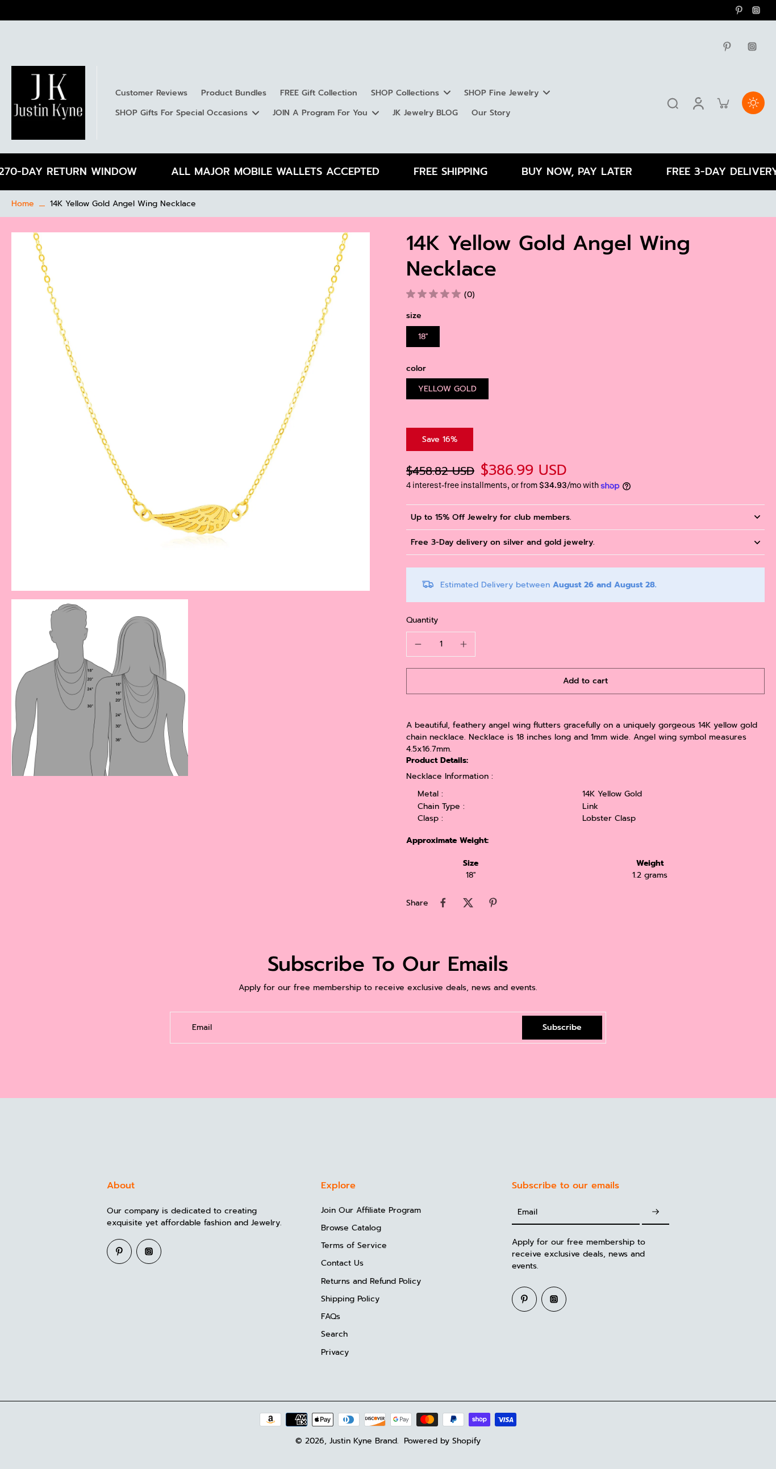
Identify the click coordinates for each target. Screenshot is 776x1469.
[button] (585, 681)
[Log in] (697, 103)
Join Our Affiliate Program (371, 1210)
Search (334, 1334)
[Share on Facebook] (443, 902)
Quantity (422, 620)
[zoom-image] (190, 411)
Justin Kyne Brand (363, 1441)
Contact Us (342, 1263)
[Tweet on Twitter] (468, 902)
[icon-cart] (722, 102)
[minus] (418, 644)
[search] (672, 102)
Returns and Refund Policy (371, 1281)
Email (202, 1027)
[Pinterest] (739, 10)
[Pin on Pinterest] (493, 902)
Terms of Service (354, 1245)
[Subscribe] (655, 1212)
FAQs (330, 1316)
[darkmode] (753, 102)
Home (22, 204)
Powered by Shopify (442, 1441)
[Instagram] (756, 10)
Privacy (335, 1352)
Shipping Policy (350, 1298)
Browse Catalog (351, 1227)
